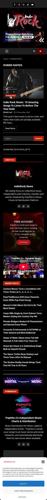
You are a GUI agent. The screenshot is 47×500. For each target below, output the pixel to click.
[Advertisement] (23, 36)
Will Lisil (8, 112)
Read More (10, 128)
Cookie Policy (22, 497)
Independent (10, 95)
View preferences (23, 491)
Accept (23, 483)
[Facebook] (15, 4)
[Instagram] (23, 4)
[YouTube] (32, 4)
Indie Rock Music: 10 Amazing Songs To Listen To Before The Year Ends (23, 84)
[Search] (34, 51)
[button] (43, 461)
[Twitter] (19, 4)
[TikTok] (28, 4)
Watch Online (40, 51)
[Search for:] (18, 138)
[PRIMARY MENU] (6, 51)
